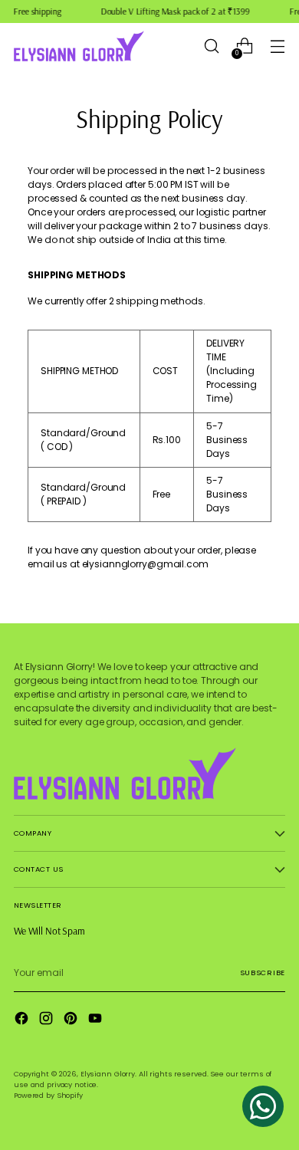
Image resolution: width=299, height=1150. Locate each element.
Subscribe (262, 973)
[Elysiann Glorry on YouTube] (96, 1020)
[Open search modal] (211, 46)
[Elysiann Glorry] (79, 46)
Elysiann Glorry (107, 1074)
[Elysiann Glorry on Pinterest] (72, 1020)
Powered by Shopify (48, 1095)
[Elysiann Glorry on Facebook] (23, 1020)
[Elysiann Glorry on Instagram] (47, 1020)
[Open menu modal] (277, 46)
